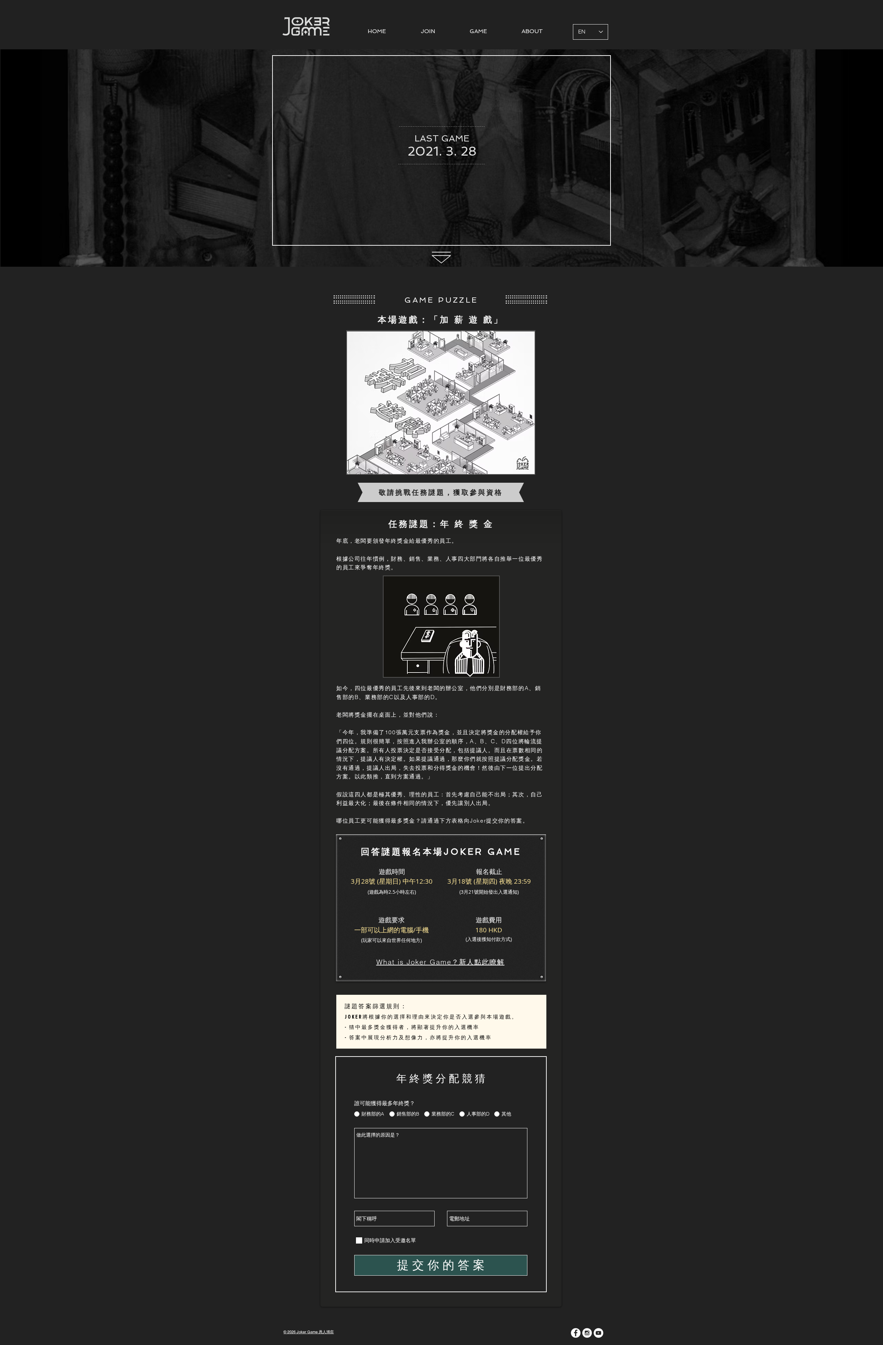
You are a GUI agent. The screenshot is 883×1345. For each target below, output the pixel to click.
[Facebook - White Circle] (576, 1333)
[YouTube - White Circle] (598, 1333)
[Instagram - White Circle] (587, 1333)
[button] (478, 31)
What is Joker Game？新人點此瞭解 (440, 962)
